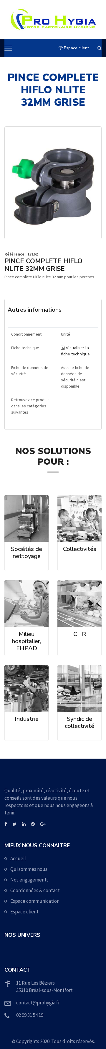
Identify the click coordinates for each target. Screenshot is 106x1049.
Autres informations (35, 310)
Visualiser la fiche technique (75, 351)
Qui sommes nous (28, 869)
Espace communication (34, 901)
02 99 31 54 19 (29, 1015)
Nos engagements (29, 879)
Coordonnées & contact (35, 890)
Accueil (18, 858)
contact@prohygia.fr (38, 1002)
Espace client (76, 48)
